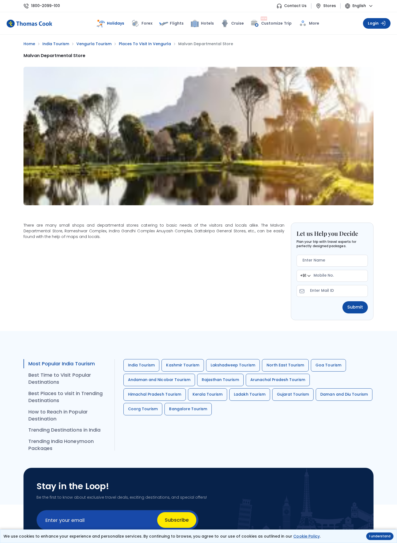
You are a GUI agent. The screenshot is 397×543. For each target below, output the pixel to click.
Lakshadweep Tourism (233, 365)
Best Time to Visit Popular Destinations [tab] (59, 378)
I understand (380, 536)
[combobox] (305, 276)
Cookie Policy (306, 536)
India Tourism (141, 365)
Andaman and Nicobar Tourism (159, 379)
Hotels (207, 23)
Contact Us (295, 5)
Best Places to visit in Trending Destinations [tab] (65, 397)
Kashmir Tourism (182, 365)
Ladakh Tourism (249, 394)
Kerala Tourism (208, 394)
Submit (355, 307)
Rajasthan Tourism (220, 379)
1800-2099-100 (45, 5)
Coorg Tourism (143, 409)
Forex (147, 23)
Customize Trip (276, 22)
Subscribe (177, 519)
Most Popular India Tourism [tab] (61, 363)
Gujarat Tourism (293, 394)
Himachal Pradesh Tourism (154, 394)
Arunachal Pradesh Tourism (277, 379)
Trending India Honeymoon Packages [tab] (61, 445)
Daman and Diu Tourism (344, 394)
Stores (329, 5)
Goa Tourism (328, 365)
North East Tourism (285, 365)
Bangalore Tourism (188, 409)
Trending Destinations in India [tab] (64, 429)
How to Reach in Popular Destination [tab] (58, 415)
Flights (176, 23)
